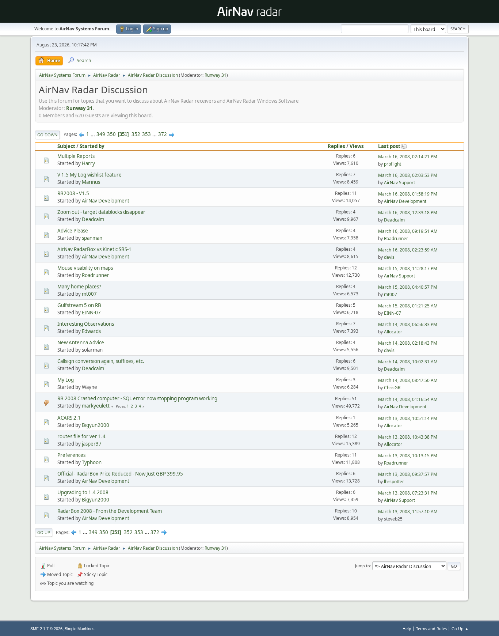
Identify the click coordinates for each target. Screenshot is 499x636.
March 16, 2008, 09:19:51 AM (408, 231)
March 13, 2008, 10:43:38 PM (407, 437)
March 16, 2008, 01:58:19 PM (407, 194)
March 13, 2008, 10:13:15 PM (407, 456)
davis (389, 257)
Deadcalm (93, 219)
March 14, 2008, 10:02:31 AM (408, 362)
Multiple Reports (76, 156)
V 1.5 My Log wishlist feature (89, 174)
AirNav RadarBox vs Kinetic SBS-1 (94, 249)
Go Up (43, 532)
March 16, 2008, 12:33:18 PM (407, 212)
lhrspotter (394, 481)
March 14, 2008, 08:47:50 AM (408, 380)
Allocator (393, 332)
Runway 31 (215, 75)
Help (407, 628)
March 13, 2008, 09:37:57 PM (407, 474)
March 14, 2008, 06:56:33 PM (407, 324)
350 (111, 134)
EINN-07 (91, 312)
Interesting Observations (85, 324)
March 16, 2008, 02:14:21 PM (407, 157)
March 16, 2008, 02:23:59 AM (408, 250)
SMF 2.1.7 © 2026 (46, 628)
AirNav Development (105, 200)
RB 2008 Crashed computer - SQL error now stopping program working (137, 398)
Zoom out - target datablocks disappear (101, 212)
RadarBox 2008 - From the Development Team (109, 511)
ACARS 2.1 (69, 417)
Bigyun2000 (95, 425)
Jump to (362, 565)
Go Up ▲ (460, 628)
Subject (66, 146)
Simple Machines (80, 628)
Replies (336, 146)
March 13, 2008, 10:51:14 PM (407, 418)
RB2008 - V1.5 (73, 193)
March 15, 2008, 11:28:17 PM (407, 268)
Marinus (91, 182)
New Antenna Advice (80, 342)
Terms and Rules (431, 628)
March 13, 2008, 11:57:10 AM (408, 511)
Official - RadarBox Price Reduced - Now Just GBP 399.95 (120, 473)
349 (100, 134)
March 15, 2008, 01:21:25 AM (408, 306)
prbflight (392, 164)
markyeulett (96, 405)
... (93, 134)
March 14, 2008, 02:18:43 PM (407, 343)
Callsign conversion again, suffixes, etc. (100, 361)
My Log (65, 379)
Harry (88, 163)
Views (357, 146)
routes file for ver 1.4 (81, 436)
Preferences (71, 455)
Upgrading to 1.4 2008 (82, 492)
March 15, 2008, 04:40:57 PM (407, 287)
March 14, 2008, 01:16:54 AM (408, 399)
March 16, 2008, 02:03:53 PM (407, 175)
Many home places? (79, 286)
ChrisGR (392, 388)
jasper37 (92, 443)
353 (146, 134)
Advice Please (72, 230)
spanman (92, 238)
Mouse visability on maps (85, 268)
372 (162, 134)
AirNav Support (399, 182)
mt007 (89, 294)
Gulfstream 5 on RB (79, 305)
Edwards (91, 331)
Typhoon (92, 462)
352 (136, 134)
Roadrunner (396, 238)
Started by (92, 146)
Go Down (47, 134)
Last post (389, 146)
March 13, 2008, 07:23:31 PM (407, 493)
